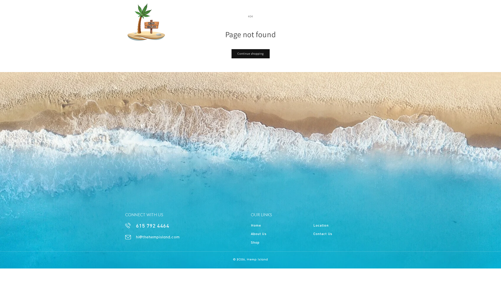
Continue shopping (250, 53)
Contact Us (322, 234)
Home (256, 225)
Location (321, 225)
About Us (259, 234)
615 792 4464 (266, 8)
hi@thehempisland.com (343, 7)
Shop (255, 242)
